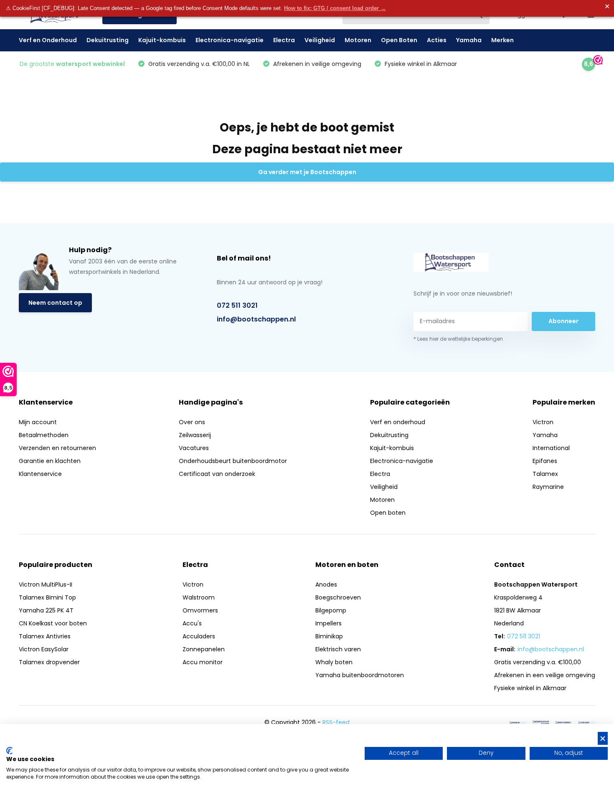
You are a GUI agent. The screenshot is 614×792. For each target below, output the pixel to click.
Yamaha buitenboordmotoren (359, 675)
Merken (502, 40)
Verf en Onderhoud (48, 40)
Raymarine (548, 487)
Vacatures (194, 448)
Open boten (388, 513)
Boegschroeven (338, 597)
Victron (543, 422)
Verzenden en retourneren (57, 448)
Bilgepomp (330, 610)
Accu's (192, 623)
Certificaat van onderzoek (217, 474)
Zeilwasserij (195, 435)
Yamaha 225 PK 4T (46, 610)
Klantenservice (40, 474)
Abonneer (563, 321)
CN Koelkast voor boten (53, 623)
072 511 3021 (237, 305)
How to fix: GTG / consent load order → (335, 8)
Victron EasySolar (44, 649)
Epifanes (545, 461)
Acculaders (199, 636)
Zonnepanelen (204, 649)
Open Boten (399, 40)
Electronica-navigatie (229, 40)
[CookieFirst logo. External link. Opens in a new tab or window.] (9, 750)
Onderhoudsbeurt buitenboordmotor (233, 461)
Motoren (358, 40)
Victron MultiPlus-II (45, 584)
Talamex (545, 474)
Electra (284, 40)
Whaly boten (334, 662)
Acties (437, 40)
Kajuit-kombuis (162, 40)
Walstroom (199, 597)
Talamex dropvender (49, 662)
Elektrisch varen (338, 649)
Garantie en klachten (50, 461)
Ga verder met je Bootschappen (307, 172)
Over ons (192, 422)
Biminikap (329, 636)
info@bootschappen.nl (256, 319)
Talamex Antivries (45, 636)
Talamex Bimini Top (47, 597)
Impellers (328, 623)
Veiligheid (319, 40)
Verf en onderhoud (397, 422)
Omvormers (200, 610)
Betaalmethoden (44, 435)
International (551, 448)
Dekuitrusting (107, 40)
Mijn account (38, 422)
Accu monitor (203, 662)
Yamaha (469, 40)
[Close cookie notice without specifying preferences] (603, 738)
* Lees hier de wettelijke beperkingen (458, 338)
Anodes (326, 584)
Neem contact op (55, 303)
